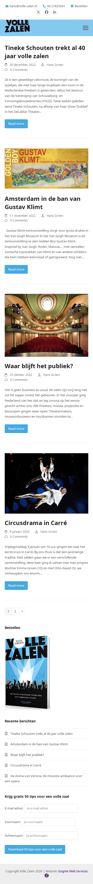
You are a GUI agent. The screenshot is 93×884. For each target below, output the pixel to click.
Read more (16, 123)
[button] (85, 28)
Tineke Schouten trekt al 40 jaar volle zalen (45, 52)
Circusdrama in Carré (36, 523)
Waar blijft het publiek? (39, 366)
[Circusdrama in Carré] (47, 483)
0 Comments (19, 70)
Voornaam (12, 822)
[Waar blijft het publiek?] (47, 325)
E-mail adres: (14, 808)
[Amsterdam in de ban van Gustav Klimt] (47, 168)
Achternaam (14, 835)
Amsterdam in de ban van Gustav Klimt (39, 744)
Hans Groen (55, 65)
